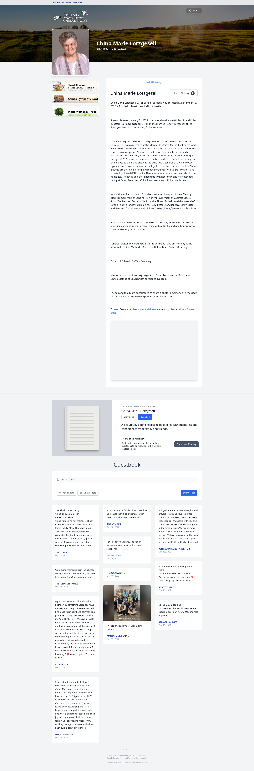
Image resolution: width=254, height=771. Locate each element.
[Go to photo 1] (120, 619)
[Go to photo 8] (132, 618)
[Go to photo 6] (128, 618)
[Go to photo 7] (130, 618)
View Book (129, 416)
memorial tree (148, 309)
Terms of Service (135, 758)
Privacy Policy (118, 758)
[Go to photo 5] (127, 618)
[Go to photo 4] (125, 618)
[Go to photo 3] (123, 618)
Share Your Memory (186, 444)
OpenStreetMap (130, 762)
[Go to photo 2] (121, 618)
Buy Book (145, 416)
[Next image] (147, 603)
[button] (127, 603)
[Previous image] (106, 603)
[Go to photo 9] (134, 618)
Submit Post (189, 492)
